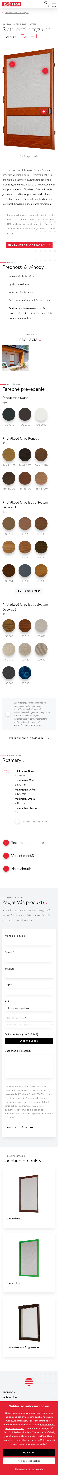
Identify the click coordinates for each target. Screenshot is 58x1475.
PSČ (8, 985)
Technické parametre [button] (27, 842)
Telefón (10, 968)
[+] (12, 64)
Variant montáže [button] (24, 855)
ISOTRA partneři (15, 1018)
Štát (8, 1001)
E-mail (9, 952)
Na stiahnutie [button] (21, 868)
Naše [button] (10, 1397)
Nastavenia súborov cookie (29, 1469)
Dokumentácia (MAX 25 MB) (21, 1034)
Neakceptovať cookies (29, 1461)
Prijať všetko (29, 1452)
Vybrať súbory (29, 1041)
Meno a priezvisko (16, 936)
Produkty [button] (8, 1392)
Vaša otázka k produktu (18, 1051)
